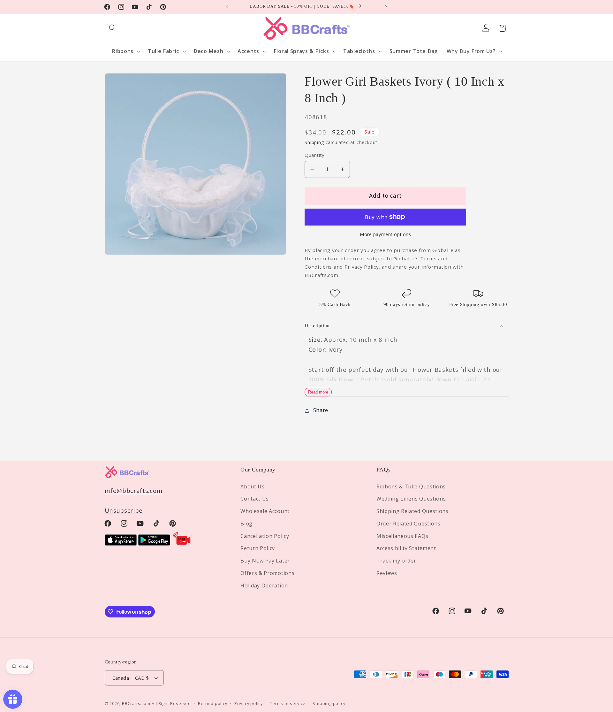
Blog (246, 523)
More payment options (385, 234)
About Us (252, 486)
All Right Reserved (171, 703)
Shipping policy (329, 703)
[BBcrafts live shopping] (181, 543)
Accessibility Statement (406, 548)
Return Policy (257, 548)
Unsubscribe (124, 510)
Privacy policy (248, 703)
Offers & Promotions (267, 573)
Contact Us (254, 498)
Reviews (386, 573)
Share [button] (320, 410)
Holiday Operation (264, 585)
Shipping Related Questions (412, 511)
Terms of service (288, 703)
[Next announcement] (386, 7)
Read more (318, 392)
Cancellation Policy (264, 536)
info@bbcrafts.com (134, 490)
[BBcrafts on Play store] (154, 543)
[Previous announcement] (227, 7)
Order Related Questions (408, 523)
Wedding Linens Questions (411, 498)
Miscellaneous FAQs (402, 536)
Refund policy (212, 703)
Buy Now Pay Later (265, 560)
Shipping (314, 142)
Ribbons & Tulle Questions (411, 486)
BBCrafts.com (136, 703)
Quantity (314, 155)
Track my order (396, 560)
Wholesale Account (265, 511)
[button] (113, 28)
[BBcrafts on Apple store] (121, 543)
